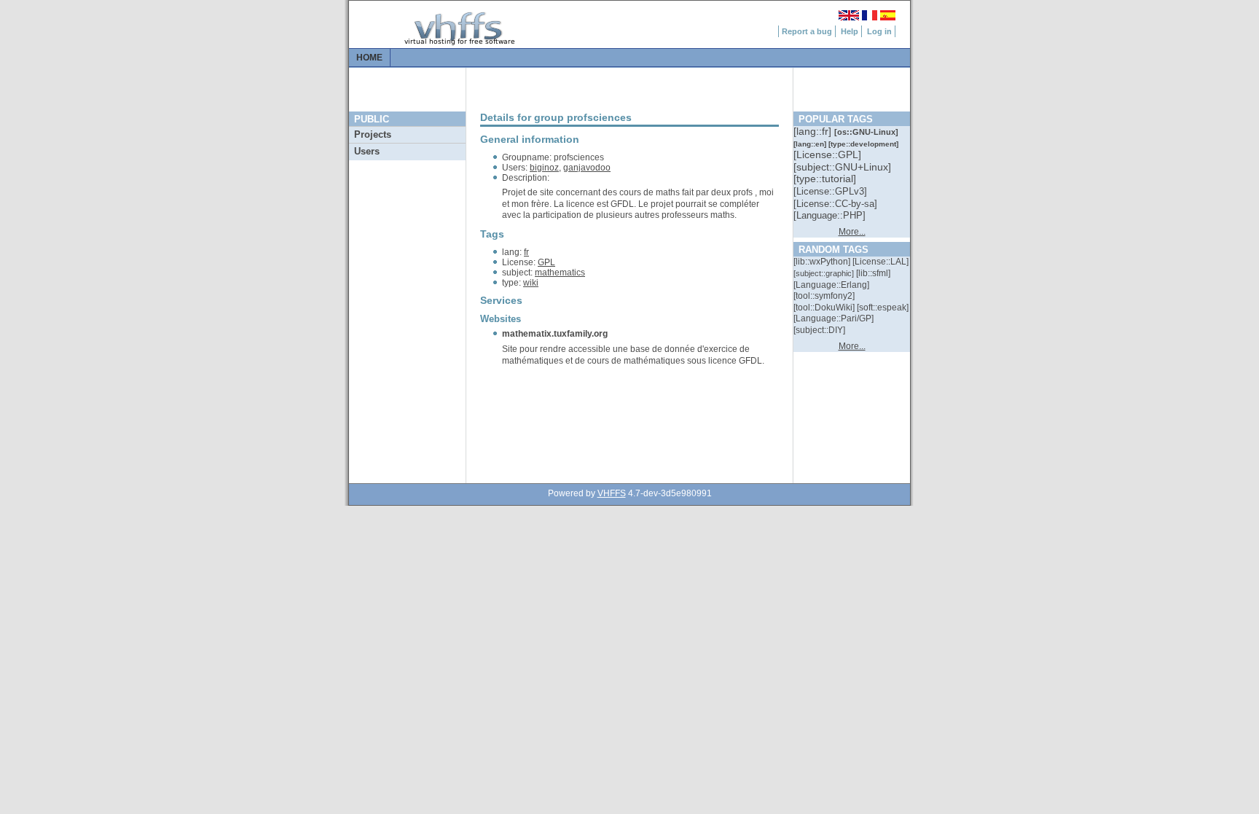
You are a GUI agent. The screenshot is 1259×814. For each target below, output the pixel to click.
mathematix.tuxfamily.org (555, 334)
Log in (879, 31)
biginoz (544, 168)
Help (849, 31)
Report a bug (807, 31)
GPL (546, 262)
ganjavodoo (587, 168)
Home (369, 57)
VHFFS (611, 493)
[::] (813, 131)
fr (526, 252)
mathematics (560, 272)
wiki (530, 283)
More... (852, 232)
